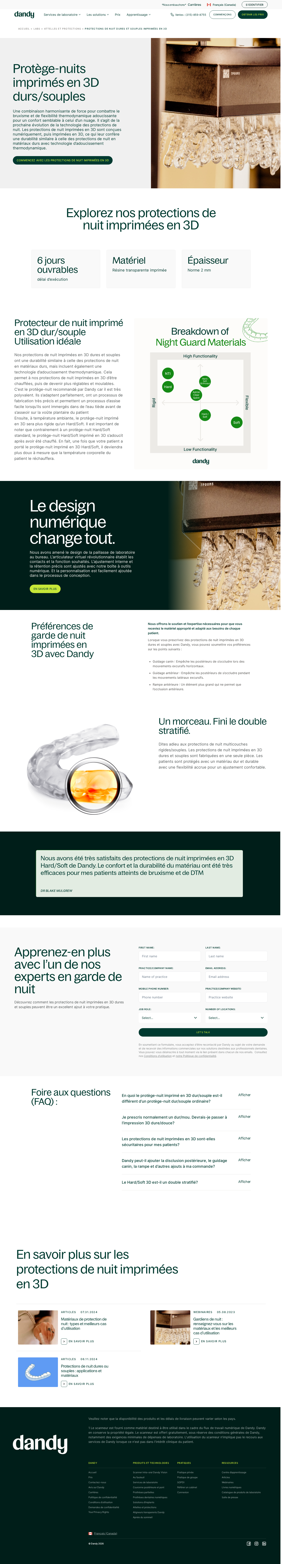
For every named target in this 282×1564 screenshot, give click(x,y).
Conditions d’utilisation (158, 1056)
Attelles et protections (62, 28)
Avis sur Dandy (96, 1487)
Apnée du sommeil (143, 1517)
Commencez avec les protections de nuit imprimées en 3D (63, 160)
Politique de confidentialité (102, 1497)
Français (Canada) (224, 4)
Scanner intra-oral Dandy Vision (150, 1472)
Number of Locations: (220, 1009)
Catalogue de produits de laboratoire (241, 1492)
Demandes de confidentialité (103, 1507)
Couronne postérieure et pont (148, 1487)
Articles (68, 1312)
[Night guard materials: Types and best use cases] (74, 1327)
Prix (117, 15)
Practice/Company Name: (156, 968)
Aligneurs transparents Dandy (149, 1512)
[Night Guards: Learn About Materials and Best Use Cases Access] (207, 1327)
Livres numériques (231, 1487)
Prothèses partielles (143, 1492)
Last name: (213, 947)
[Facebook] (249, 1544)
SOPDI (180, 1482)
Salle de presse (230, 1497)
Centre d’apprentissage (234, 1472)
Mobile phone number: (154, 988)
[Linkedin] (264, 1544)
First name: (146, 947)
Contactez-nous (97, 1482)
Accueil (24, 28)
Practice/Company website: (223, 988)
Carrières (194, 5)
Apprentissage (137, 15)
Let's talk (203, 1032)
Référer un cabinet (187, 1487)
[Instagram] (256, 1544)
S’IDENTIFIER (255, 4)
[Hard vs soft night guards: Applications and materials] (74, 1372)
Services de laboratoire (61, 15)
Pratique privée (185, 1472)
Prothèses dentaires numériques (150, 1497)
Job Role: (145, 1009)
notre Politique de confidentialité (196, 1056)
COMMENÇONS (222, 14)
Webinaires (202, 1312)
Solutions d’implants (143, 1502)
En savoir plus (45, 588)
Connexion (183, 1492)
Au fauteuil (138, 1477)
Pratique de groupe (187, 1477)
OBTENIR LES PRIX (253, 14)
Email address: (215, 968)
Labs (37, 28)
